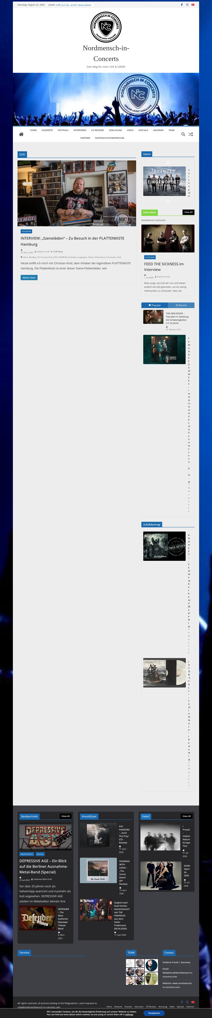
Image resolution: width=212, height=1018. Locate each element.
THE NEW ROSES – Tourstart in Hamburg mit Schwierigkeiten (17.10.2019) (177, 318)
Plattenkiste (100, 257)
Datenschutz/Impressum (109, 137)
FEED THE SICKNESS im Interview (164, 266)
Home (33, 130)
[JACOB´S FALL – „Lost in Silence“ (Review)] (164, 723)
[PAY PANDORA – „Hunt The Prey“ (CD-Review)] (98, 839)
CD (38, 257)
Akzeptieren (154, 1013)
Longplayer (82, 257)
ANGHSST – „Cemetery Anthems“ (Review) (189, 579)
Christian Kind (46, 257)
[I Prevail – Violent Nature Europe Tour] (160, 841)
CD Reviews (97, 130)
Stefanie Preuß (43, 251)
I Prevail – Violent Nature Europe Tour (186, 836)
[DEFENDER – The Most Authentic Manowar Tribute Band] (37, 924)
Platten (91, 257)
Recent (183, 305)
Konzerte (47, 130)
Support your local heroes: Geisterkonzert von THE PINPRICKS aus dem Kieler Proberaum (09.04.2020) (122, 915)
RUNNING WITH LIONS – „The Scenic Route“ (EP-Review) (124, 872)
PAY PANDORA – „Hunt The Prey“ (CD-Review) (124, 834)
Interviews (80, 130)
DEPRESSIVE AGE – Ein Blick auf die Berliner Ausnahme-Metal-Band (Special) (43, 866)
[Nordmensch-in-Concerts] (21, 134)
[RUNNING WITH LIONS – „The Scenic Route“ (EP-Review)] (98, 877)
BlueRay (32, 257)
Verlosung (115, 130)
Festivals (63, 130)
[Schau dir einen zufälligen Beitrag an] (190, 134)
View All (188, 212)
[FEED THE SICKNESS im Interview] (167, 238)
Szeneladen (111, 257)
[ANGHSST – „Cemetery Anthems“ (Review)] (164, 594)
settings (129, 1014)
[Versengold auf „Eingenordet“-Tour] (164, 181)
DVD (55, 257)
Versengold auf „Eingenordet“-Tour (74, 4)
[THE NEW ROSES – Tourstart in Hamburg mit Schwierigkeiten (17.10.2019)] (153, 317)
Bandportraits (27, 854)
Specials (143, 130)
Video (130, 130)
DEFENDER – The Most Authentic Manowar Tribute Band (63, 919)
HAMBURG (63, 257)
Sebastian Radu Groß (43, 879)
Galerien (158, 130)
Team (171, 130)
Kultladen (73, 257)
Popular (156, 305)
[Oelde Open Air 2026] (160, 876)
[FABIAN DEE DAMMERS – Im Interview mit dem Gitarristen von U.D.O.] (164, 349)
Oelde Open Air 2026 (187, 870)
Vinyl (119, 257)
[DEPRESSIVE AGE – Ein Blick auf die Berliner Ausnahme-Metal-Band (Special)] (45, 836)
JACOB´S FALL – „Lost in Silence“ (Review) (189, 708)
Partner (85, 137)
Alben (25, 257)
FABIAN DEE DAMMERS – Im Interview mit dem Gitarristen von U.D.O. (189, 408)
